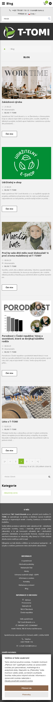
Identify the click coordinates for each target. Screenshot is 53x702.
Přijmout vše (27, 688)
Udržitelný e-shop (11, 182)
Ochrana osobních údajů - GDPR (27, 575)
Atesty (26, 571)
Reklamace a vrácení (26, 585)
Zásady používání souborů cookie (19, 681)
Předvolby (26, 695)
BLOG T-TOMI (10, 113)
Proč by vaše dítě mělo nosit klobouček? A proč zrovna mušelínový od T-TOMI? (25, 254)
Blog (26, 588)
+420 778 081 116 (19, 10)
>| (38, 461)
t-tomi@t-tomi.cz (37, 10)
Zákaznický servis (11, 493)
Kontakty (26, 581)
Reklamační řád (26, 568)
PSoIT (38, 700)
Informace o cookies (26, 578)
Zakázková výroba (12, 101)
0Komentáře (9, 110)
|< (5, 461)
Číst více (9, 134)
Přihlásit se (22, 14)
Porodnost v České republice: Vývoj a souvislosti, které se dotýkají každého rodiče (23, 338)
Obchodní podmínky (26, 564)
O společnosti (26, 561)
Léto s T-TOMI (10, 421)
